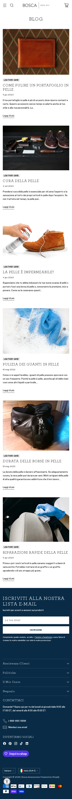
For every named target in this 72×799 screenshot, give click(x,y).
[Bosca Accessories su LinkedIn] (27, 744)
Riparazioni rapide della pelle (35, 552)
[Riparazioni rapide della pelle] (36, 519)
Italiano (7, 770)
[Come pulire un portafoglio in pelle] (36, 52)
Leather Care (11, 80)
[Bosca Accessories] (36, 5)
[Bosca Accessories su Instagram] (16, 744)
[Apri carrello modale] (66, 5)
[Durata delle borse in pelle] (36, 425)
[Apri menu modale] (4, 5)
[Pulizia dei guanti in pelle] (36, 331)
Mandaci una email (17, 727)
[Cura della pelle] (36, 148)
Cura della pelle (21, 181)
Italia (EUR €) (30, 770)
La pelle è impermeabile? (28, 272)
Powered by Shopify (50, 777)
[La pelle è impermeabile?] (36, 239)
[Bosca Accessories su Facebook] (4, 744)
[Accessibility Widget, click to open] (6, 781)
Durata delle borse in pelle (32, 461)
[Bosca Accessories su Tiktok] (21, 744)
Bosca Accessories (30, 777)
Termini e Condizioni (43, 637)
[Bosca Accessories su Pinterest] (10, 744)
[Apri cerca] (11, 5)
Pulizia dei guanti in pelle (31, 364)
